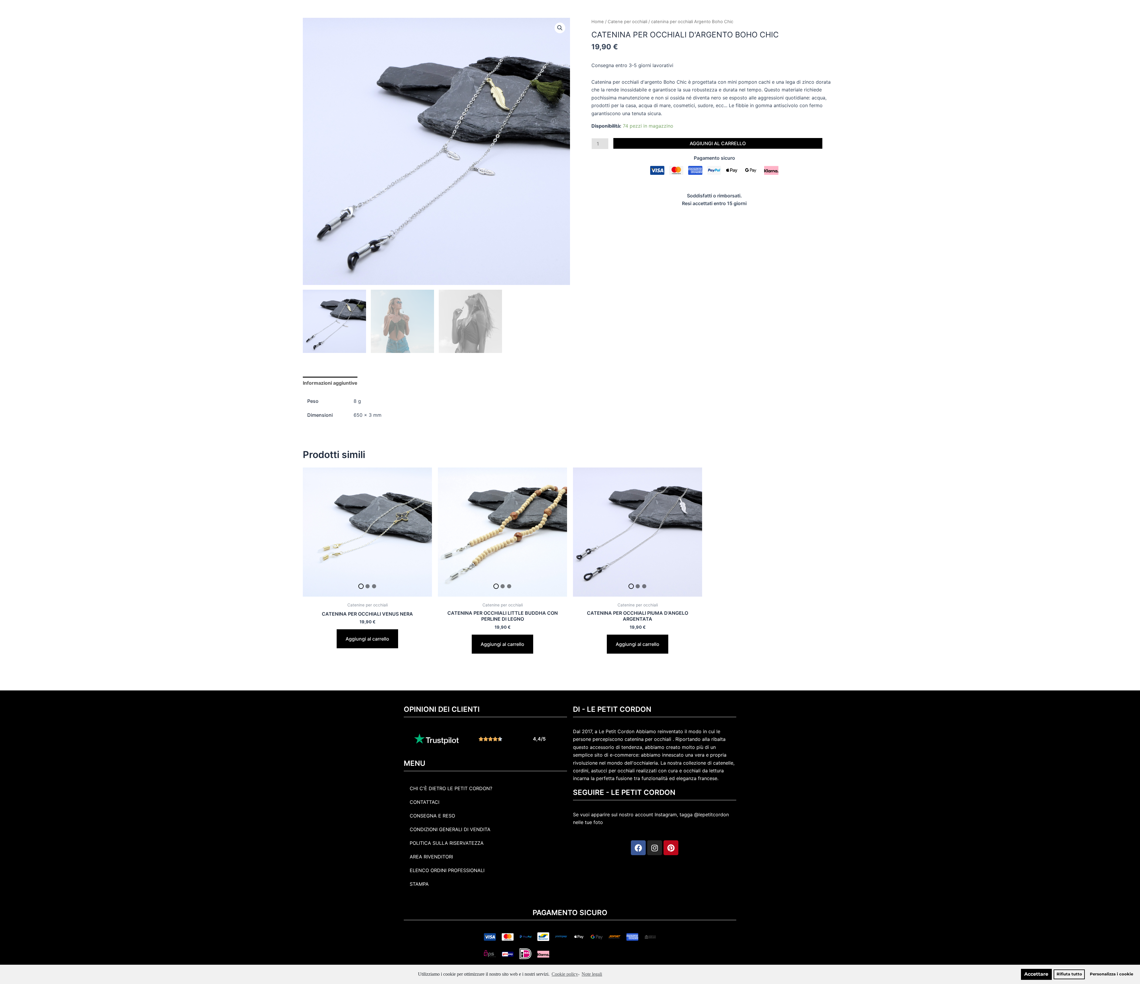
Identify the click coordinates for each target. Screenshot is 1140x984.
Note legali (592, 974)
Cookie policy (565, 974)
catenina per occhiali (648, 739)
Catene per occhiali (627, 21)
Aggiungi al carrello (718, 143)
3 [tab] (374, 586)
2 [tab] (367, 586)
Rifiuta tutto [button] (1069, 974)
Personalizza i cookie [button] (1111, 974)
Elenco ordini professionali (447, 870)
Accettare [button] (1036, 974)
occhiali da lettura (703, 771)
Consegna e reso (432, 816)
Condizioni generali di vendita (450, 829)
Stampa (419, 884)
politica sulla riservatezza (447, 843)
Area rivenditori (431, 857)
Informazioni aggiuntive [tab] (330, 383)
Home (597, 21)
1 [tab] (361, 586)
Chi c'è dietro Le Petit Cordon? (451, 788)
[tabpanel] (367, 532)
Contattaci (424, 802)
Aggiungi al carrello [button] (367, 639)
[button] (560, 28)
